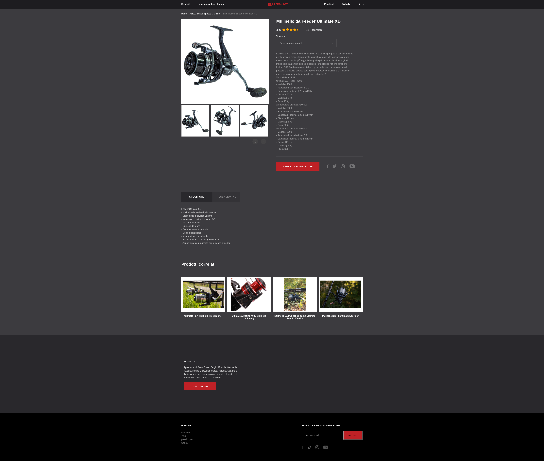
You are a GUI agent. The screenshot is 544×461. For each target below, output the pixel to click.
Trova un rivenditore (298, 166)
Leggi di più (200, 386)
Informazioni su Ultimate (211, 4)
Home (184, 13)
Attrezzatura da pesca (200, 13)
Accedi (353, 435)
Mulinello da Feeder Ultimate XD (240, 13)
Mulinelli (218, 13)
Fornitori (328, 4)
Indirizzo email (312, 435)
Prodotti (185, 4)
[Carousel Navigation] (226, 77)
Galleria (346, 4)
